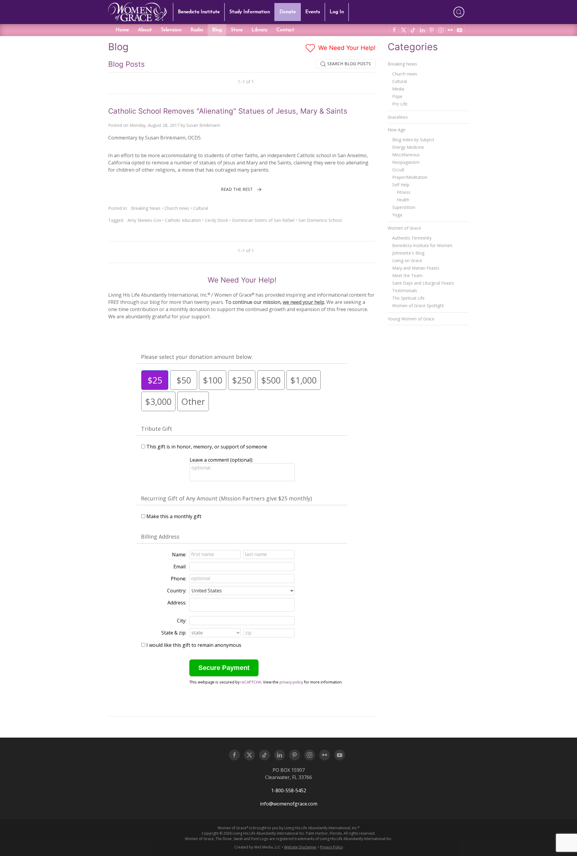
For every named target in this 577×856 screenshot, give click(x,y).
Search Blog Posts (348, 63)
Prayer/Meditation (409, 177)
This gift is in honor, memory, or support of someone (206, 446)
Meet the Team (407, 275)
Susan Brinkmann (203, 125)
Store (237, 30)
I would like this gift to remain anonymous (193, 645)
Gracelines (398, 117)
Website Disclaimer (300, 847)
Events (312, 12)
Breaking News (145, 208)
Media (398, 89)
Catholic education (183, 220)
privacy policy (291, 682)
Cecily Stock (216, 220)
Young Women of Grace (411, 319)
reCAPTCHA (250, 682)
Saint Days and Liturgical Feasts (423, 283)
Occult (398, 170)
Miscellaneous (406, 154)
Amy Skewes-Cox (144, 220)
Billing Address (160, 536)
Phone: (178, 578)
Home (122, 30)
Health (403, 200)
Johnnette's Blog (408, 253)
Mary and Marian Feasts (415, 268)
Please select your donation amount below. (197, 356)
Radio (197, 30)
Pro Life (400, 104)
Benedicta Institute (199, 12)
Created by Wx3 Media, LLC (257, 847)
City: (181, 620)
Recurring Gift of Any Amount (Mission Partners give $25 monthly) (226, 498)
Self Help (400, 185)
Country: (176, 590)
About (145, 30)
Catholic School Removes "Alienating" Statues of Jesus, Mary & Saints (227, 111)
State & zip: (173, 632)
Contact (285, 30)
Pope (397, 96)
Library (259, 30)
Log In (337, 12)
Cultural (200, 208)
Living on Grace (407, 260)
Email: (179, 566)
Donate (287, 12)
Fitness (404, 192)
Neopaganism (406, 162)
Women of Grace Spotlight (418, 305)
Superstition (403, 207)
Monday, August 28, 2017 (154, 125)
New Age (396, 130)
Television (171, 30)
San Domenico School (320, 220)
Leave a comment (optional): (221, 460)
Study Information (249, 12)
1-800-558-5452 (288, 790)
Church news (176, 208)
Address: (176, 602)
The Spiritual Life (408, 298)
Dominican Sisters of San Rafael (263, 220)
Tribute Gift (156, 428)
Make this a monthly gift (173, 516)
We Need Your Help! (346, 47)
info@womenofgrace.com (288, 803)
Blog (217, 30)
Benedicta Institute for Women (422, 245)
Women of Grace (404, 228)
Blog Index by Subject (413, 139)
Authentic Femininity (412, 238)
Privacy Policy (331, 847)
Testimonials (404, 290)
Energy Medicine (408, 147)
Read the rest (237, 189)
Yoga (397, 215)
